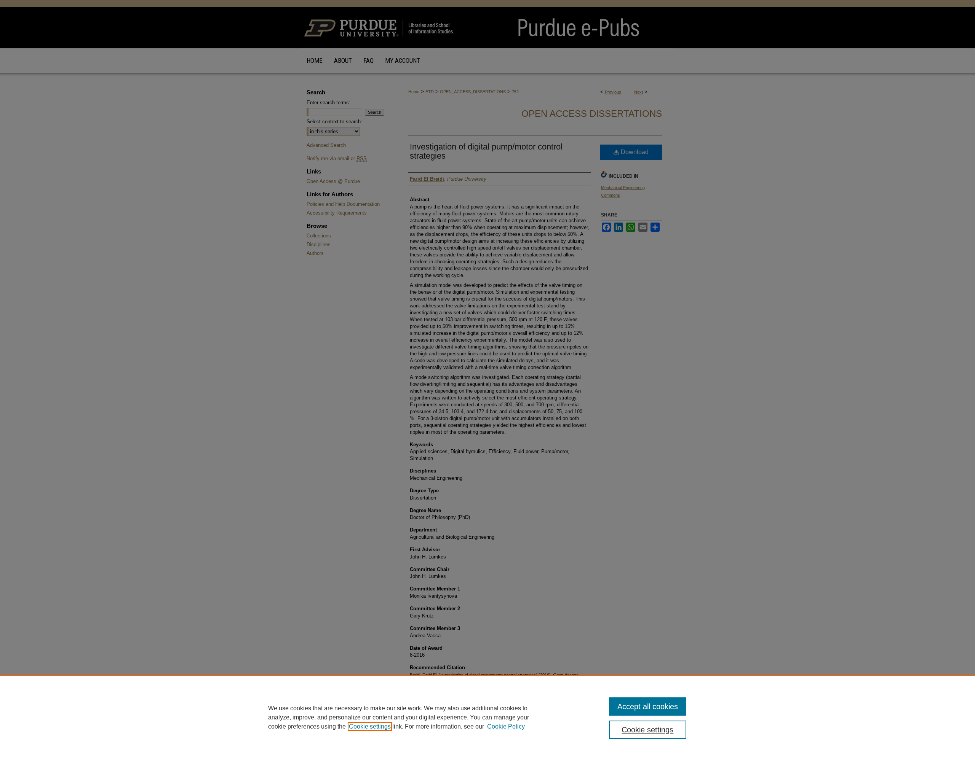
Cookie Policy (506, 726)
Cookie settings (370, 726)
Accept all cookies (647, 706)
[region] (487, 717)
